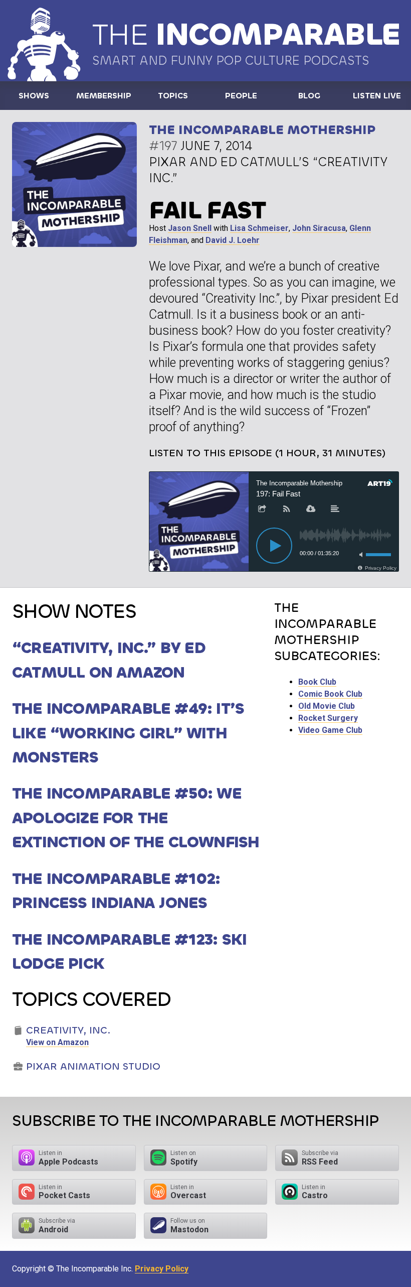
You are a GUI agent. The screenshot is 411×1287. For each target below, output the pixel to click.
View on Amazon (57, 1042)
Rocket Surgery (328, 718)
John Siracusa (319, 228)
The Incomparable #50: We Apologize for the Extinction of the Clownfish (135, 817)
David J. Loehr (233, 240)
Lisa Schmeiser (259, 228)
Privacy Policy (161, 1268)
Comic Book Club (330, 694)
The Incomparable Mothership (262, 129)
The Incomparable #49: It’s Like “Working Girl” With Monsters (128, 732)
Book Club (317, 682)
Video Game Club (330, 730)
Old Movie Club (326, 706)
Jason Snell (190, 228)
